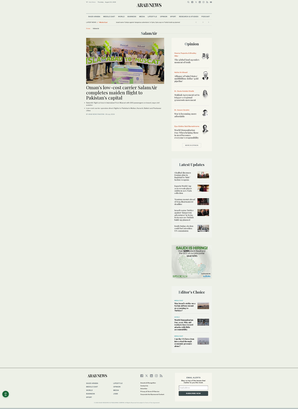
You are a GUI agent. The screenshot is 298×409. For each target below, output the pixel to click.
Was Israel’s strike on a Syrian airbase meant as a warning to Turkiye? (184, 307)
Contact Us (144, 386)
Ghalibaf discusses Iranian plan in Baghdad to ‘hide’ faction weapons (182, 176)
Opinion (163, 16)
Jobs (115, 394)
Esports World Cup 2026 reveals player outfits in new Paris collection (183, 189)
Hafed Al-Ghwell (180, 72)
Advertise (143, 388)
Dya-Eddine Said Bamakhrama (186, 126)
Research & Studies (188, 16)
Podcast (205, 16)
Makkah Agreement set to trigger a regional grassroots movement (186, 97)
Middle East (109, 16)
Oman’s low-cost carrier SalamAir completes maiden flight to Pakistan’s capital (121, 92)
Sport (173, 16)
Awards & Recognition (148, 383)
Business (131, 16)
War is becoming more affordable (185, 115)
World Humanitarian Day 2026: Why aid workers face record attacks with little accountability (183, 325)
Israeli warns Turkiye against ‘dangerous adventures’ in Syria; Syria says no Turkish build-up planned (148, 22)
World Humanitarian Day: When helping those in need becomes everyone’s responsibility (186, 134)
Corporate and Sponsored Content (152, 394)
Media (142, 16)
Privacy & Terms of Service (149, 391)
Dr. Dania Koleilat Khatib (184, 91)
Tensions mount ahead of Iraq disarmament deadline (184, 201)
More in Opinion (191, 145)
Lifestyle (152, 16)
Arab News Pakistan (96, 114)
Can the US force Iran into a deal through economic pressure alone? (184, 342)
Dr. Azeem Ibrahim (181, 110)
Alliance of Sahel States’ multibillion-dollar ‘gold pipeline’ (186, 79)
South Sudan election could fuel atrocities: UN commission (183, 228)
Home (88, 28)
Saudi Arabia (94, 16)
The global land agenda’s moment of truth (186, 61)
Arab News (92, 2)
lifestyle (118, 383)
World (121, 16)
